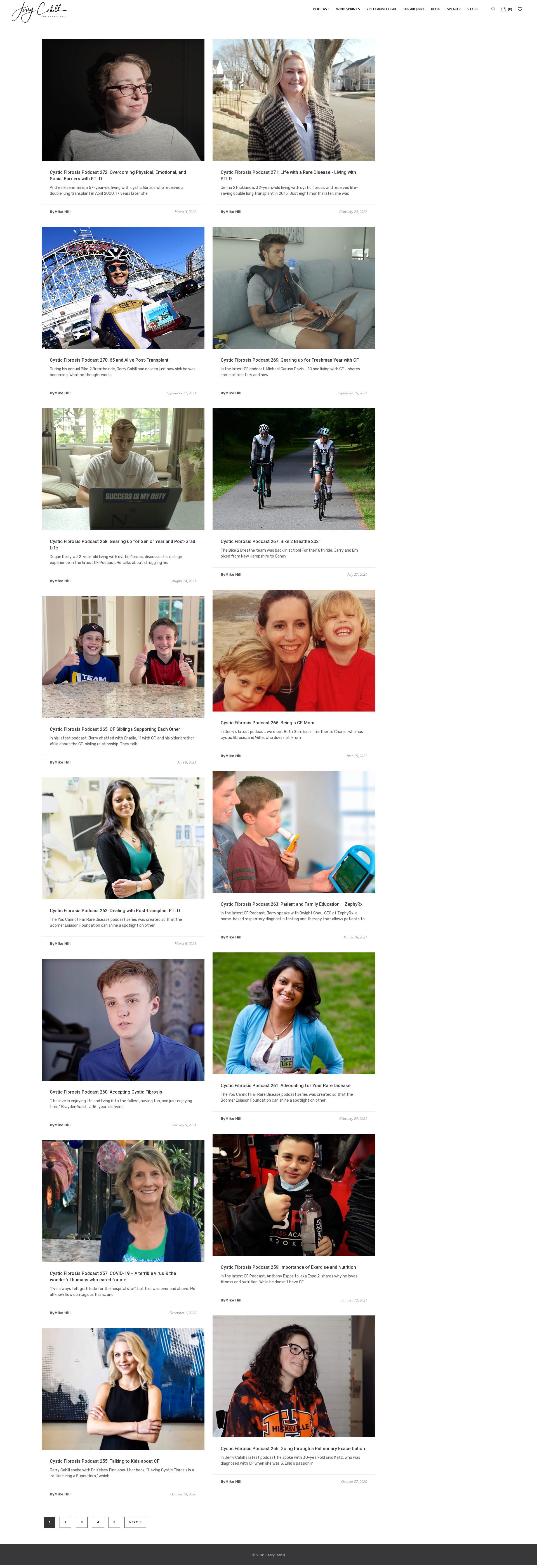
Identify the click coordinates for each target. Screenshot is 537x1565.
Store (472, 9)
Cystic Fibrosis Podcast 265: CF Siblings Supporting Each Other (115, 729)
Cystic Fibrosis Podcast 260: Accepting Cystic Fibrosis (106, 1092)
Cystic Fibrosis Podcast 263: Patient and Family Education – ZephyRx (291, 904)
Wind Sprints (348, 9)
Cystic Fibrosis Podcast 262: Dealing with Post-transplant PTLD (115, 910)
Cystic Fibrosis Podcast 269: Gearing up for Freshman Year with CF (290, 360)
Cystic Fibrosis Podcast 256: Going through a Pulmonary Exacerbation (293, 1448)
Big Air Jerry (414, 9)
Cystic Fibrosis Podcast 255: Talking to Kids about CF (104, 1461)
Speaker (454, 9)
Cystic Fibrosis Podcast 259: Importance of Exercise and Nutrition (288, 1267)
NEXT (133, 1522)
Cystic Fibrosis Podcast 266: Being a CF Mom (267, 722)
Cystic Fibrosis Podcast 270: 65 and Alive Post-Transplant (109, 360)
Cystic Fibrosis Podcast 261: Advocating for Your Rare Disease (285, 1085)
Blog (435, 9)
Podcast (321, 9)
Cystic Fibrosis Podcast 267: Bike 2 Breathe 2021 (271, 541)
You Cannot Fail (382, 9)
